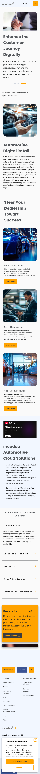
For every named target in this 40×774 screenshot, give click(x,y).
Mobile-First (9, 566)
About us (6, 679)
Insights (5, 716)
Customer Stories (9, 705)
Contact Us (8, 670)
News (4, 697)
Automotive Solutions (20, 92)
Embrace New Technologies (17, 591)
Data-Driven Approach (15, 579)
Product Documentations (9, 711)
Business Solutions (29, 679)
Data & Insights (28, 695)
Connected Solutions (27, 690)
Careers (5, 687)
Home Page (6, 92)
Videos (5, 720)
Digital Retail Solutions (27, 684)
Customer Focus (12, 525)
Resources (6, 701)
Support (21, 670)
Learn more (10, 281)
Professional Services (7, 692)
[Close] (35, 740)
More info (19, 767)
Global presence (8, 683)
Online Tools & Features (15, 553)
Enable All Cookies (20, 762)
